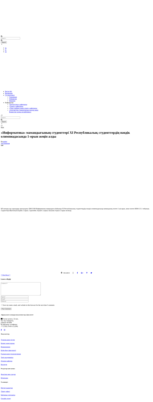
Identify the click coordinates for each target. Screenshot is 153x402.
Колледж (4, 364)
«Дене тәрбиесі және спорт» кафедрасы (23, 108)
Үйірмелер (13, 99)
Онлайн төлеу (6, 398)
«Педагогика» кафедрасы (18, 104)
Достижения (5, 143)
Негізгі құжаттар (7, 388)
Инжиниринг (5, 347)
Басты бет (8, 91)
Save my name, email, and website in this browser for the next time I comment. (29, 305)
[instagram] (4, 330)
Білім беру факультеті (8, 350)
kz (6, 48)
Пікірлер (12, 101)
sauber (5, 141)
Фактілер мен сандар (8, 374)
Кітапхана (4, 378)
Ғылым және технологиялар (11, 354)
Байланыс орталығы (8, 395)
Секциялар (13, 97)
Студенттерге (10, 95)
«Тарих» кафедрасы (16, 106)
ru (5, 50)
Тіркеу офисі (5, 391)
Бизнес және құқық (8, 343)
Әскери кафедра (6, 361)
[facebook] (1, 330)
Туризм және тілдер (8, 340)
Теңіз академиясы (7, 357)
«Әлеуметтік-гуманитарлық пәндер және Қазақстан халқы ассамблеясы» (23, 111)
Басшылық (9, 93)
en (6, 52)
